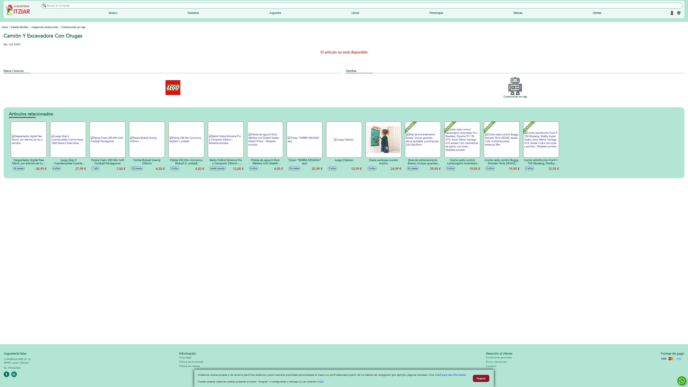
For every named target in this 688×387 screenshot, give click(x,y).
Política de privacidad (191, 362)
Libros (355, 13)
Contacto (491, 366)
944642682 (14, 368)
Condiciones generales (499, 357)
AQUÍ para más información (450, 375)
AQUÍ (320, 381)
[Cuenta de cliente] (671, 12)
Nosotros (193, 13)
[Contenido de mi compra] (679, 12)
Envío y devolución (496, 362)
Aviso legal (185, 357)
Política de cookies (189, 366)
